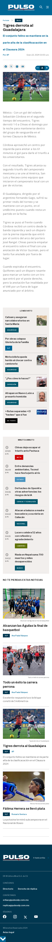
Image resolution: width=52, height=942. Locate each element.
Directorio (8, 889)
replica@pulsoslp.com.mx (16, 905)
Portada (6, 20)
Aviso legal (8, 932)
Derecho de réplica (27, 889)
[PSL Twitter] (25, 917)
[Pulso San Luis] (21, 7)
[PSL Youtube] (36, 917)
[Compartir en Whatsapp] (16, 67)
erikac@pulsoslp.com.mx (16, 900)
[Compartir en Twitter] (11, 66)
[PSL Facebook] (4, 917)
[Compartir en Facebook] (5, 67)
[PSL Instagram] (15, 917)
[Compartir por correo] (22, 67)
